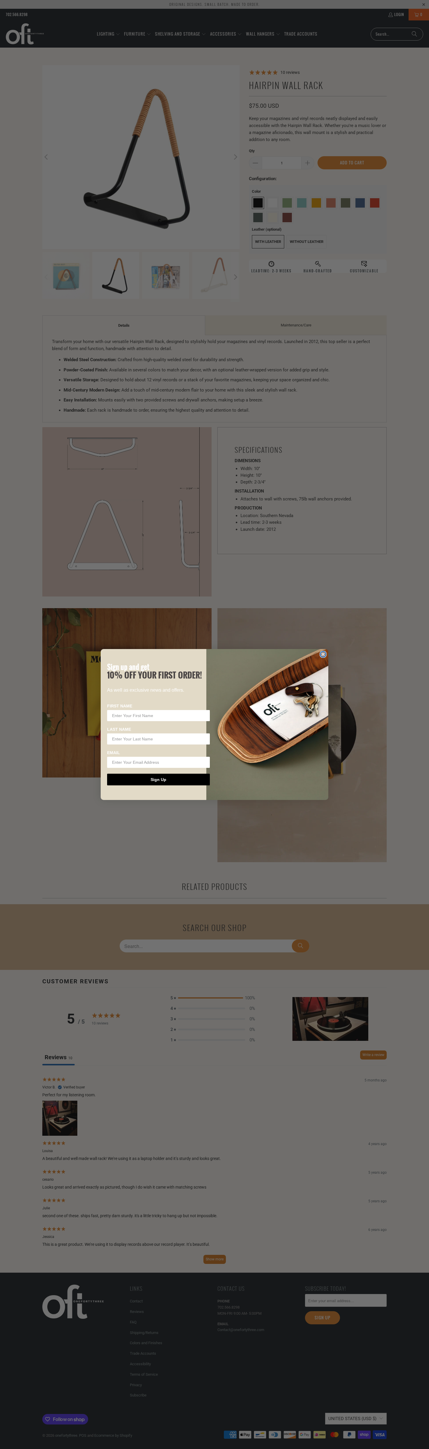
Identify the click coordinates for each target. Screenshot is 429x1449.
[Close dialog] (323, 654)
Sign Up (158, 779)
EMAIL (113, 752)
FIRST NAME (119, 706)
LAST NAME (119, 729)
